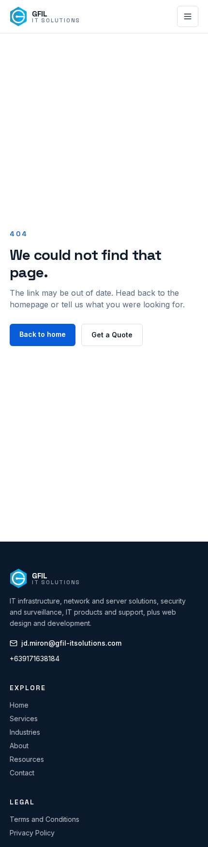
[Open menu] (187, 16)
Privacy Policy (32, 833)
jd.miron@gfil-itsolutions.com (71, 643)
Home (19, 705)
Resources (27, 759)
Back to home (42, 334)
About (19, 745)
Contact (22, 773)
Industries (25, 732)
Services (24, 718)
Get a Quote (112, 335)
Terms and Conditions (44, 819)
